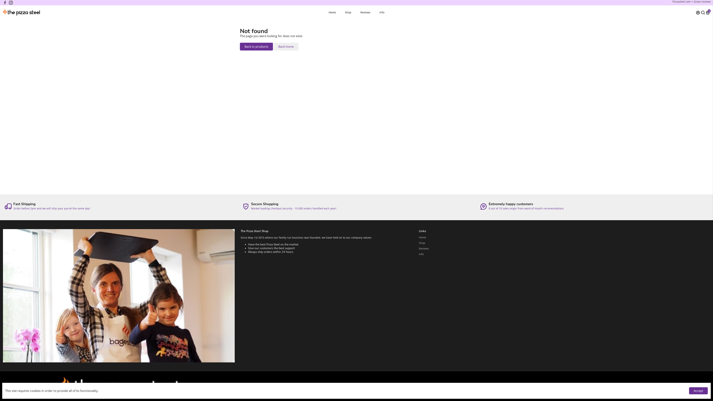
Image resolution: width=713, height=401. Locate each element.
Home (332, 12)
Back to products (256, 47)
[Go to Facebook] (5, 3)
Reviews (365, 12)
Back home (286, 47)
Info (382, 12)
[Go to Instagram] (11, 3)
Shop (348, 12)
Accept (698, 391)
